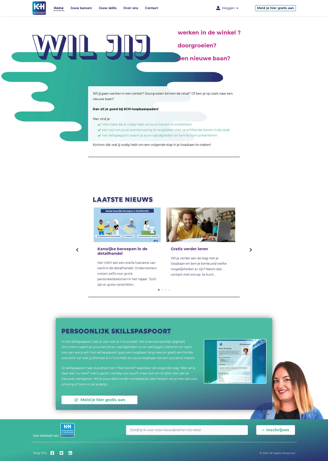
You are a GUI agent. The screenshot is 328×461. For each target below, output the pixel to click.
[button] (275, 8)
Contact (151, 8)
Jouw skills (108, 8)
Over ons (130, 8)
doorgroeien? (197, 45)
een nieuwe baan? (204, 58)
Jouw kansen (81, 8)
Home (59, 8)
